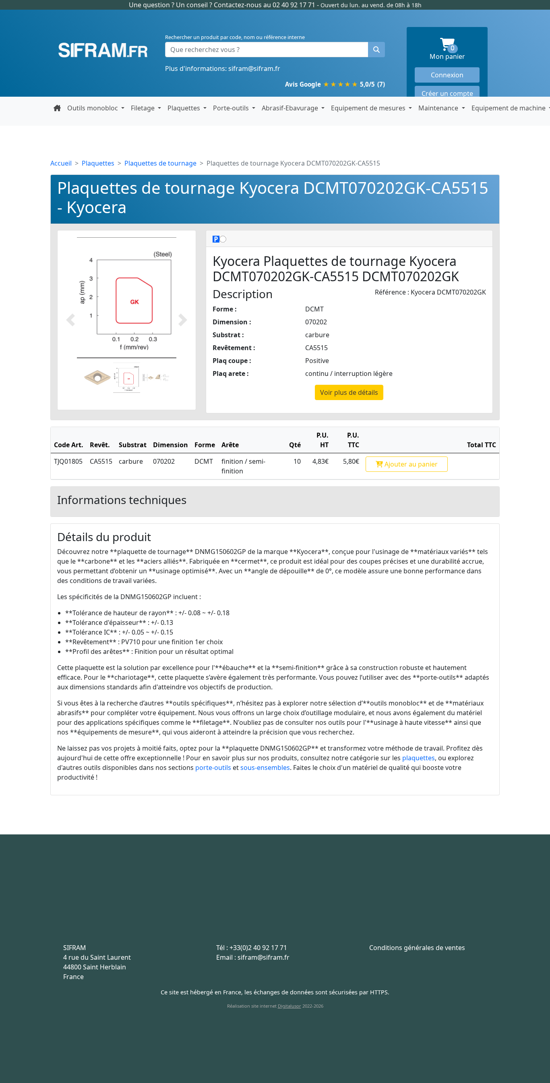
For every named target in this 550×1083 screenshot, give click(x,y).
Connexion (447, 75)
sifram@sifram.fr (254, 68)
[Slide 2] (126, 378)
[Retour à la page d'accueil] (57, 108)
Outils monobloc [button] (93, 108)
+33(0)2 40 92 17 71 (258, 947)
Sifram (102, 50)
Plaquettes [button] (184, 108)
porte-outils (213, 767)
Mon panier (455, 53)
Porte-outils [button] (231, 108)
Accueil (61, 163)
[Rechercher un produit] (376, 49)
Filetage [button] (143, 108)
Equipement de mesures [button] (369, 108)
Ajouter (410, 464)
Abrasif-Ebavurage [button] (291, 108)
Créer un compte (447, 93)
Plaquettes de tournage (160, 163)
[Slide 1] (97, 378)
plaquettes (418, 757)
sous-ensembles (265, 767)
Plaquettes (98, 163)
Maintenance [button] (439, 108)
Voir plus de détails (349, 392)
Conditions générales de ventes (417, 947)
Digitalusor (289, 1006)
